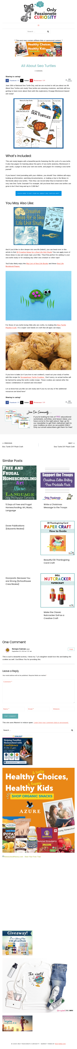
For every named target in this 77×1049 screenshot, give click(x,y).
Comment (7, 682)
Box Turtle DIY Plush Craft (12, 445)
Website (56, 709)
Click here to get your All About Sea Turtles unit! (39, 193)
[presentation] (19, 483)
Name (6, 709)
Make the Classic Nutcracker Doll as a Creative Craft (54, 615)
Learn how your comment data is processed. (51, 723)
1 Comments (39, 71)
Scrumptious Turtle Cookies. (33, 377)
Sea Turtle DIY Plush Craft (64, 445)
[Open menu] (38, 25)
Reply (71, 649)
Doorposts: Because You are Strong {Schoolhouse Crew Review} (18, 581)
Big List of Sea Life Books (37, 264)
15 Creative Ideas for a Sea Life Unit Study (34, 252)
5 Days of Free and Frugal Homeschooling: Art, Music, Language (19, 507)
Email (31, 709)
